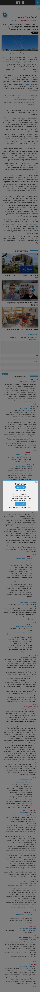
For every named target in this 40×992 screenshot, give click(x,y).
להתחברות (20, 487)
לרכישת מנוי (20, 504)
